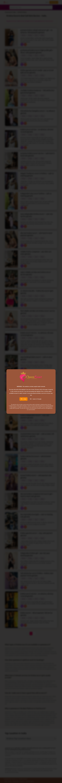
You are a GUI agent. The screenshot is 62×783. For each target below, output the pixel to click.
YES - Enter (23, 399)
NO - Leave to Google (35, 399)
